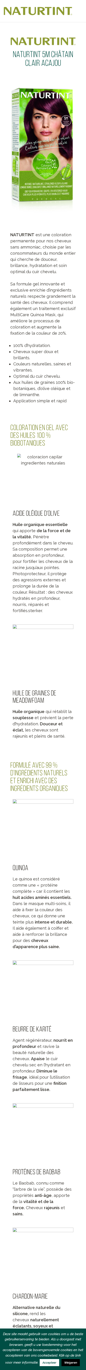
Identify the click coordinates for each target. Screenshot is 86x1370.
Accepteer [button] (49, 1362)
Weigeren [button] (70, 1362)
